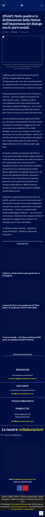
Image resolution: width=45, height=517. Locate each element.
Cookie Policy (28, 509)
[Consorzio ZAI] (33, 362)
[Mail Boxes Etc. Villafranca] (12, 360)
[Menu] (3, 5)
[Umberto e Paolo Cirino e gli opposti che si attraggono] (22, 259)
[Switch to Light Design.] (41, 5)
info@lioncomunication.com (22, 393)
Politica (14, 32)
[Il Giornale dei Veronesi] (22, 5)
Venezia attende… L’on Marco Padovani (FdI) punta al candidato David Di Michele (21, 338)
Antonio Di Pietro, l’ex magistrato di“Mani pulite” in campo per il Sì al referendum (20, 306)
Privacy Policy (16, 509)
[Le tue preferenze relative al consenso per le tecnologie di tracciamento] (41, 513)
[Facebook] (19, 488)
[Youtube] (25, 488)
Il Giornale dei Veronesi (18, 504)
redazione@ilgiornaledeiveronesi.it (22, 378)
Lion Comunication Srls (18, 507)
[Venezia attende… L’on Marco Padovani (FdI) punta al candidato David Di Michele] (22, 323)
